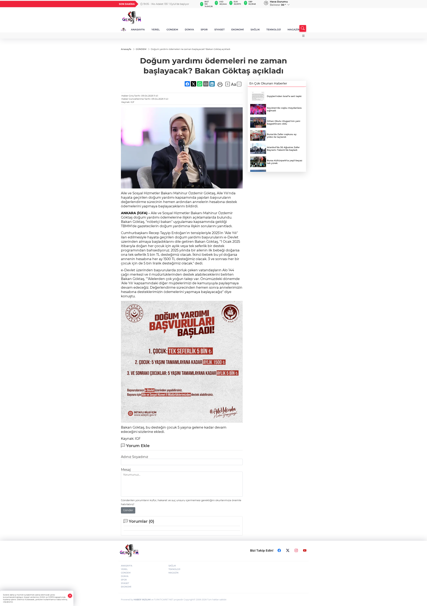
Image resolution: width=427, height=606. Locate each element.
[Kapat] (70, 595)
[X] (287, 550)
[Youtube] (304, 550)
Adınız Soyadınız (134, 457)
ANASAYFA (138, 29)
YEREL (155, 29)
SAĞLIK (255, 29)
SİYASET (219, 29)
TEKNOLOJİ (273, 29)
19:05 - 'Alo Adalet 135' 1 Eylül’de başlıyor (166, 4)
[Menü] (303, 36)
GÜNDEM (172, 29)
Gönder (128, 510)
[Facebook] (279, 550)
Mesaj (126, 470)
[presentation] (194, 4)
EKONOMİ (237, 29)
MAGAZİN (294, 29)
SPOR (204, 29)
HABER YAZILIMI (142, 599)
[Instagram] (296, 550)
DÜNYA (189, 29)
